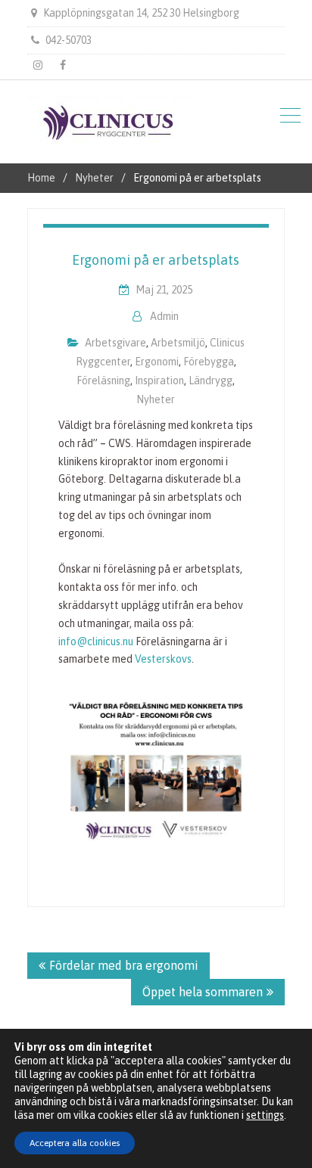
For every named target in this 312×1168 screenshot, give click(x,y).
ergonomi (157, 362)
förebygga (208, 362)
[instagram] (37, 65)
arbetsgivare (115, 343)
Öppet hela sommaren (202, 992)
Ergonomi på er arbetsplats (155, 260)
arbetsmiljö (178, 343)
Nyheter (155, 399)
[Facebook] (62, 65)
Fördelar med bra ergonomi (123, 965)
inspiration (159, 380)
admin (164, 316)
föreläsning (103, 380)
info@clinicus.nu (95, 641)
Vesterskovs (163, 659)
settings (265, 1115)
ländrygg (210, 380)
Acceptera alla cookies (75, 1143)
